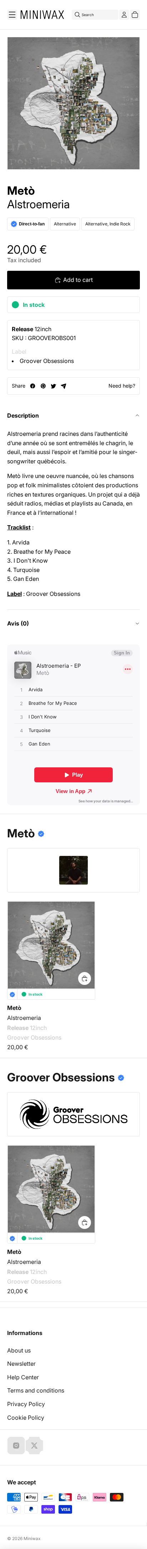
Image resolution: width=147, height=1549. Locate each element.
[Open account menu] (124, 15)
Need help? (121, 386)
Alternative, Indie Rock (108, 223)
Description (23, 415)
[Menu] (12, 15)
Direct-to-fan (32, 223)
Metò (21, 191)
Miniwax (32, 1538)
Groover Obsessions (47, 360)
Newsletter (21, 1363)
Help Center (23, 1377)
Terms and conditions (35, 1390)
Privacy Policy (26, 1404)
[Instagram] (16, 1445)
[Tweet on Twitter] (53, 386)
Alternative (65, 223)
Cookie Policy (25, 1417)
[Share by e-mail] (64, 386)
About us (19, 1350)
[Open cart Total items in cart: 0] (135, 15)
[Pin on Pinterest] (43, 386)
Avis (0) (18, 623)
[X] (34, 1445)
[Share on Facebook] (33, 386)
